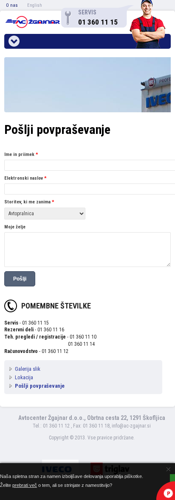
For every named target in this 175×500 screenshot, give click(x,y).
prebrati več (24, 485)
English (34, 5)
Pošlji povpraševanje (40, 386)
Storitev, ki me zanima (29, 202)
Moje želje (14, 227)
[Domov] (33, 22)
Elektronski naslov (25, 178)
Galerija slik (27, 369)
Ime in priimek (21, 154)
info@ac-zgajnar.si (131, 426)
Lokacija (24, 377)
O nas (12, 5)
